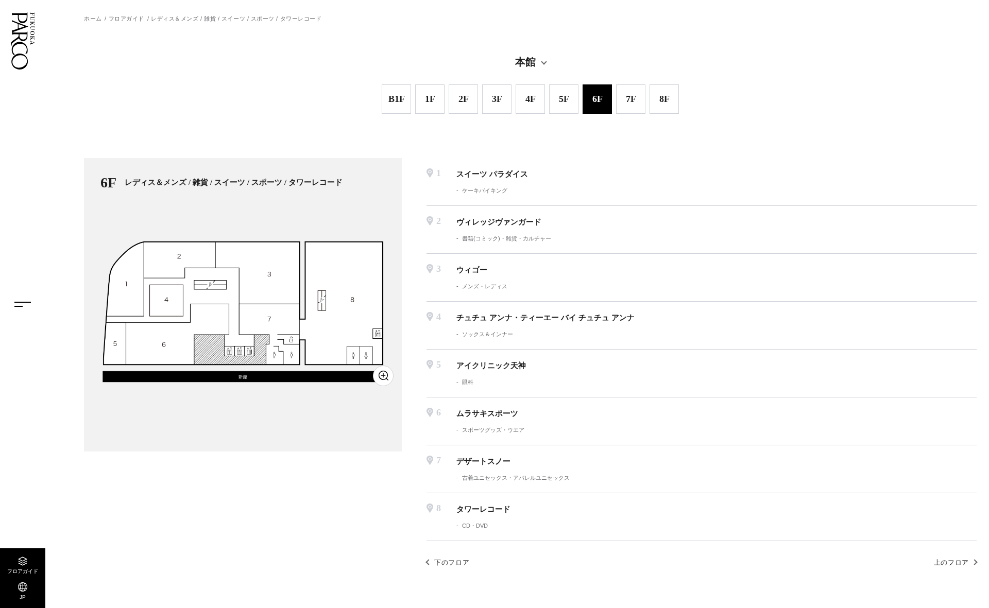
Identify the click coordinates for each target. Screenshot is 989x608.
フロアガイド (126, 18)
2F (463, 99)
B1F (396, 99)
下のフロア (451, 562)
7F (631, 99)
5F (564, 99)
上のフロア (951, 562)
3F (497, 99)
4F (530, 99)
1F (430, 99)
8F (664, 99)
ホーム (93, 18)
